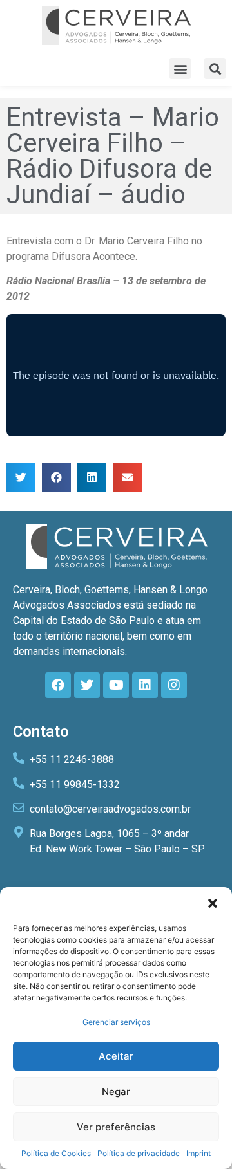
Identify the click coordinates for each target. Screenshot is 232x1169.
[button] (212, 903)
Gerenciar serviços (116, 1022)
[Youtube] (116, 685)
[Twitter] (87, 685)
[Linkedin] (145, 685)
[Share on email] (127, 477)
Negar (116, 1091)
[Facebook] (58, 685)
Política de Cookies (56, 1153)
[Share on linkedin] (91, 477)
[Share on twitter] (20, 477)
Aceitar (116, 1056)
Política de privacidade (138, 1153)
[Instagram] (174, 685)
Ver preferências (116, 1127)
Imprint (198, 1153)
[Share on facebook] (56, 477)
